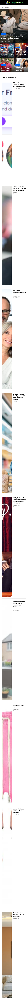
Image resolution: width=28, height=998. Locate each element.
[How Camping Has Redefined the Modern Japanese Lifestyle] (14, 26)
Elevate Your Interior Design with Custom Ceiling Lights (18, 914)
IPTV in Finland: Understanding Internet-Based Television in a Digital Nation (6, 52)
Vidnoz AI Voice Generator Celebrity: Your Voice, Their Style (19, 84)
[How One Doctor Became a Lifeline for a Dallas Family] (7, 65)
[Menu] (2, 2)
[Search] (26, 2)
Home (3, 7)
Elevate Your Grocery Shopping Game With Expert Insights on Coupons (19, 396)
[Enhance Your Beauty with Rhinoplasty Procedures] (7, 858)
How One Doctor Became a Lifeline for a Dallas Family (6, 68)
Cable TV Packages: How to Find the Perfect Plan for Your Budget (19, 188)
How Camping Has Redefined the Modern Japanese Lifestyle (12, 38)
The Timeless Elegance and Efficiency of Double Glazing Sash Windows (19, 604)
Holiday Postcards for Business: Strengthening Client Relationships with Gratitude (19, 500)
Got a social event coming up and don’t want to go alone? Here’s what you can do (20, 52)
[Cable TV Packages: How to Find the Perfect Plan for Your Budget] (7, 235)
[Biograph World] (14, 2)
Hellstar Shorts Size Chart (18, 706)
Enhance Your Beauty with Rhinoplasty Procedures (18, 810)
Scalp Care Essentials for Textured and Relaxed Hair (20, 68)
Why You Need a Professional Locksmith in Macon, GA (19, 292)
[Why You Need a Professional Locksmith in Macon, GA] (7, 339)
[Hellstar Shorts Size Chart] (7, 754)
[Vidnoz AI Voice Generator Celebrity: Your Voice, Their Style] (7, 132)
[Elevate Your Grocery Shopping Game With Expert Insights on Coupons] (7, 443)
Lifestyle (7, 7)
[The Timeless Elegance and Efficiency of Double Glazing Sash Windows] (7, 650)
